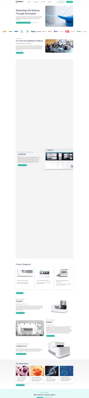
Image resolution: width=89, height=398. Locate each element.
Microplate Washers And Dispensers (62, 281)
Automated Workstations (43, 280)
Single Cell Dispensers (22, 280)
